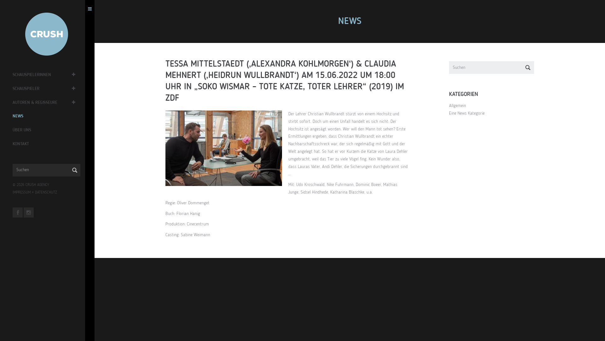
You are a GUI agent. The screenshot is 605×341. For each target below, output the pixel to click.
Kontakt (21, 144)
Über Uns (22, 130)
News (18, 116)
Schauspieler (26, 89)
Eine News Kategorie (467, 113)
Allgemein (457, 106)
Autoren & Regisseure (35, 102)
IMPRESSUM (22, 192)
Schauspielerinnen (32, 75)
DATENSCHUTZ (46, 192)
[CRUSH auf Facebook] (18, 212)
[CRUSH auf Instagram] (29, 212)
